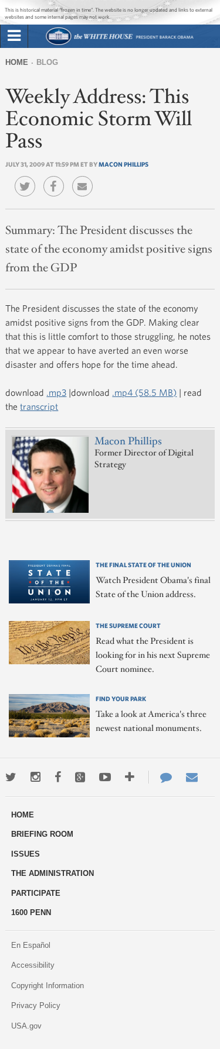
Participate (35, 893)
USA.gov (26, 1026)
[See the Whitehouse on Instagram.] (35, 777)
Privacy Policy (35, 1005)
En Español (30, 945)
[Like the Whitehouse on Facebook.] (58, 777)
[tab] (14, 36)
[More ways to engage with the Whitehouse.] (129, 777)
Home (16, 62)
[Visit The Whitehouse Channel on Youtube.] (105, 777)
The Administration (52, 873)
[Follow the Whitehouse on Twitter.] (10, 777)
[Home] (119, 43)
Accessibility (33, 965)
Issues (25, 854)
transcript (39, 406)
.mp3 (56, 392)
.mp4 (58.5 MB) (144, 392)
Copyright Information (47, 985)
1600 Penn (31, 912)
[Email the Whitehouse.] (192, 777)
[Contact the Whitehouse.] (160, 777)
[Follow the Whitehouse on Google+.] (80, 777)
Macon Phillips (123, 164)
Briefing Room (42, 834)
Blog (47, 62)
